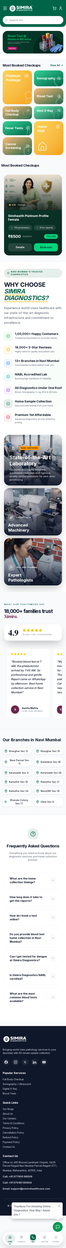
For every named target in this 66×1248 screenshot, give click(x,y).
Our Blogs (8, 1109)
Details (20, 247)
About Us (8, 1113)
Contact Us (9, 1146)
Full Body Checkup (13, 1079)
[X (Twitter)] (25, 1062)
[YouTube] (44, 1062)
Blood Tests (9, 1093)
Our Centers (9, 1118)
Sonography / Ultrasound (17, 1084)
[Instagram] (15, 1062)
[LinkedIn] (34, 1062)
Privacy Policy (10, 1127)
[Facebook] (6, 1062)
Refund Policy (10, 1137)
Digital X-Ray (10, 1088)
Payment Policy (11, 1142)
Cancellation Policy (13, 1132)
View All (55, 65)
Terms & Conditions (13, 1123)
